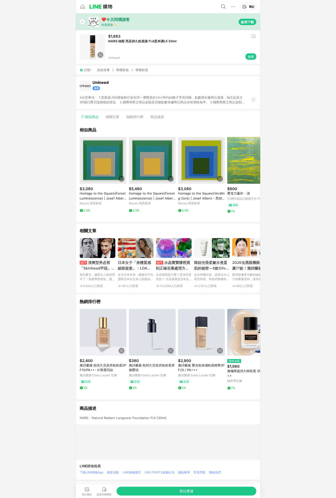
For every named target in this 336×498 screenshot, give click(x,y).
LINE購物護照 (131, 472)
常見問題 (199, 472)
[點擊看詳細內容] (103, 160)
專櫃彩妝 (122, 70)
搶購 (251, 57)
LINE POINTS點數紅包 (159, 472)
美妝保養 (103, 70)
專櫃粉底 (141, 70)
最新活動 (113, 472)
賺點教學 (184, 472)
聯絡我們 (215, 472)
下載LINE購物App (91, 472)
